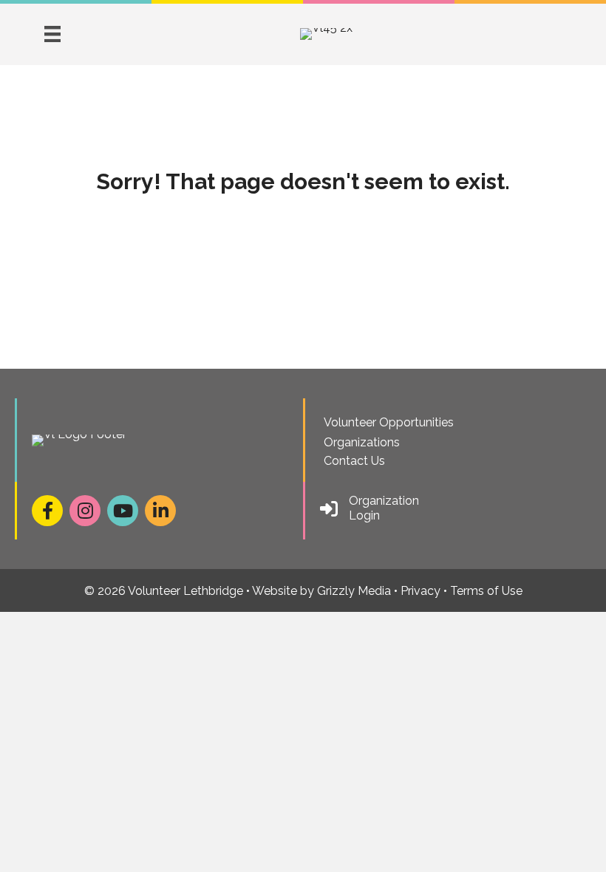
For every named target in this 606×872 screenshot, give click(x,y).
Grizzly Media (354, 591)
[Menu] (52, 34)
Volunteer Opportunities (389, 422)
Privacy (420, 591)
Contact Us (354, 461)
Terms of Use (486, 591)
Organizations (362, 442)
